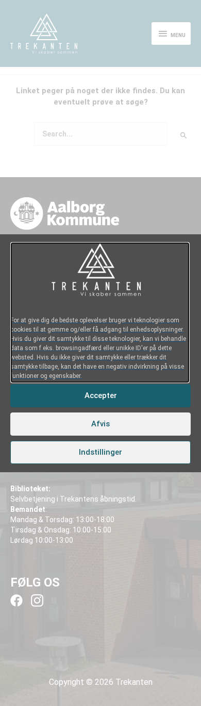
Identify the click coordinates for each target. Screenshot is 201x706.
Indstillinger (100, 452)
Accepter (101, 395)
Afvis (100, 423)
